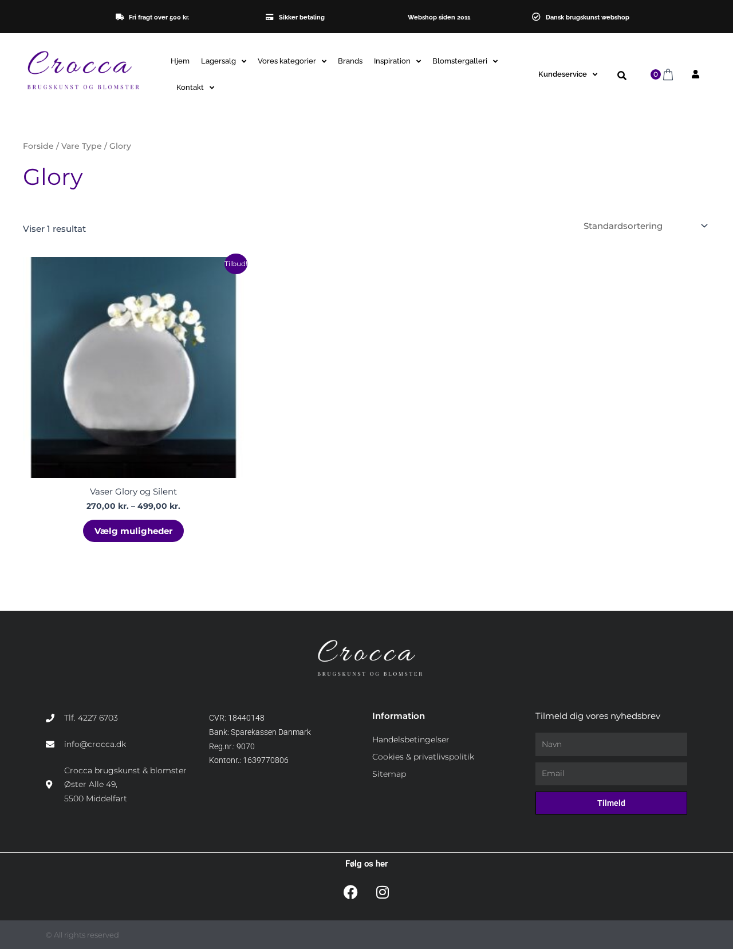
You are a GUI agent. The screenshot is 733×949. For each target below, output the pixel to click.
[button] (621, 76)
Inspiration (392, 61)
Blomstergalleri (459, 61)
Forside (38, 146)
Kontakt (190, 87)
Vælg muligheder (133, 530)
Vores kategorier (287, 61)
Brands (350, 61)
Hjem (180, 61)
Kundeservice (562, 74)
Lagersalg (218, 61)
